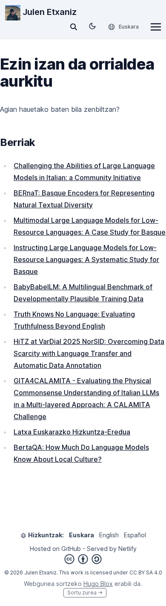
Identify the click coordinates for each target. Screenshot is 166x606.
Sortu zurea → (85, 592)
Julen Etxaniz (48, 12)
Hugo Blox (98, 583)
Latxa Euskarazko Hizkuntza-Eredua (72, 432)
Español (135, 535)
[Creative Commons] (83, 559)
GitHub (71, 548)
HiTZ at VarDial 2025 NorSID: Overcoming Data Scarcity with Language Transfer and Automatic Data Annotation (89, 353)
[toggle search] (73, 26)
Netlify (127, 548)
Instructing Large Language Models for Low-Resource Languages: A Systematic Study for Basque (86, 259)
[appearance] (92, 26)
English (109, 535)
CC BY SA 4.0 (145, 572)
